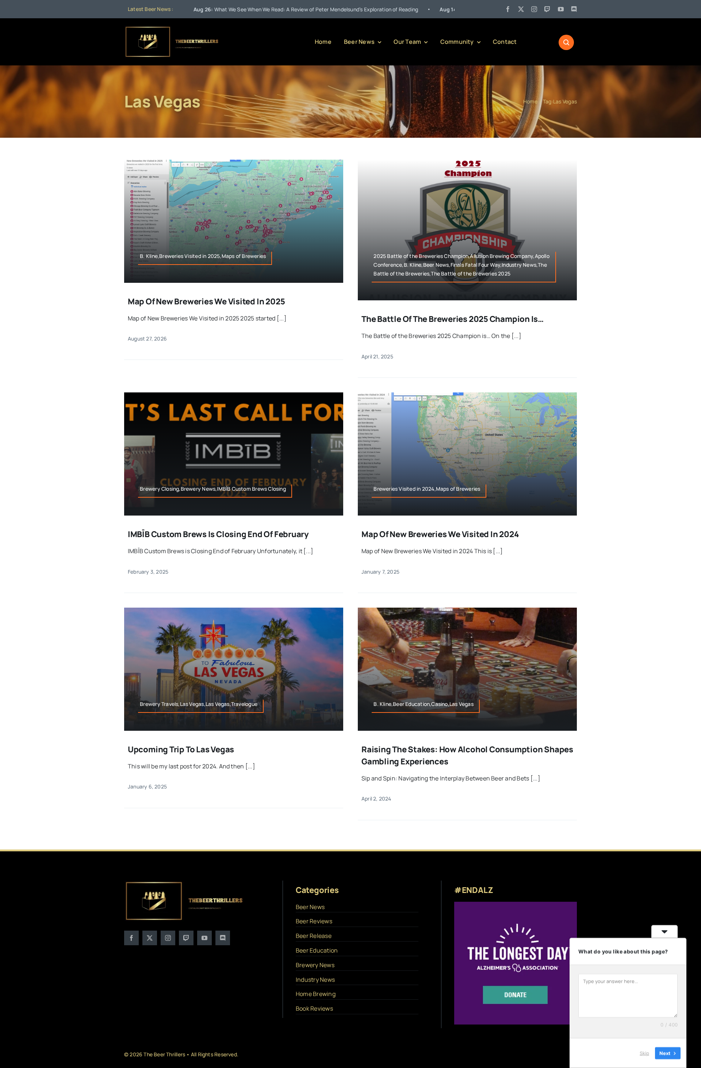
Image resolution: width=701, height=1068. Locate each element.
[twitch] (547, 9)
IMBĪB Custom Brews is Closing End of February (218, 534)
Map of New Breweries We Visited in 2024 (440, 534)
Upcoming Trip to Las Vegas (181, 749)
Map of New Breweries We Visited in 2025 (206, 301)
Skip (644, 1053)
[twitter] (521, 9)
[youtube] (561, 9)
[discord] (574, 9)
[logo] (172, 28)
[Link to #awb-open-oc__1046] (566, 42)
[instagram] (534, 9)
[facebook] (508, 9)
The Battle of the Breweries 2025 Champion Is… (452, 318)
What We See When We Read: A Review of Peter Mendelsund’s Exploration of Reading (232, 9)
